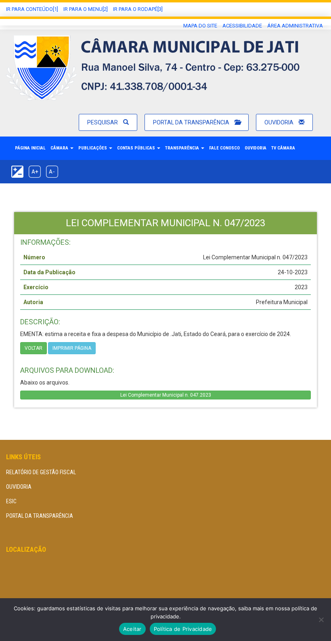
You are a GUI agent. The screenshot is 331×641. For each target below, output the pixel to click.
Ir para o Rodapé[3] (138, 9)
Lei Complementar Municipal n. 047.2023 (165, 395)
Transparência (182, 148)
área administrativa (295, 26)
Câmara (59, 148)
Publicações (93, 148)
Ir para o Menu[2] (85, 9)
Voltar (33, 348)
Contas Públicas (136, 148)
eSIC (11, 501)
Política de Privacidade (183, 629)
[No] (321, 620)
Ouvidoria (279, 122)
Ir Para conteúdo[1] (32, 9)
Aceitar (132, 629)
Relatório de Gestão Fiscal (41, 472)
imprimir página (71, 348)
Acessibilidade (242, 26)
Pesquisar (103, 122)
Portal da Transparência (191, 122)
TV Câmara (283, 148)
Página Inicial (30, 148)
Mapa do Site (200, 26)
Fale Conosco (224, 148)
